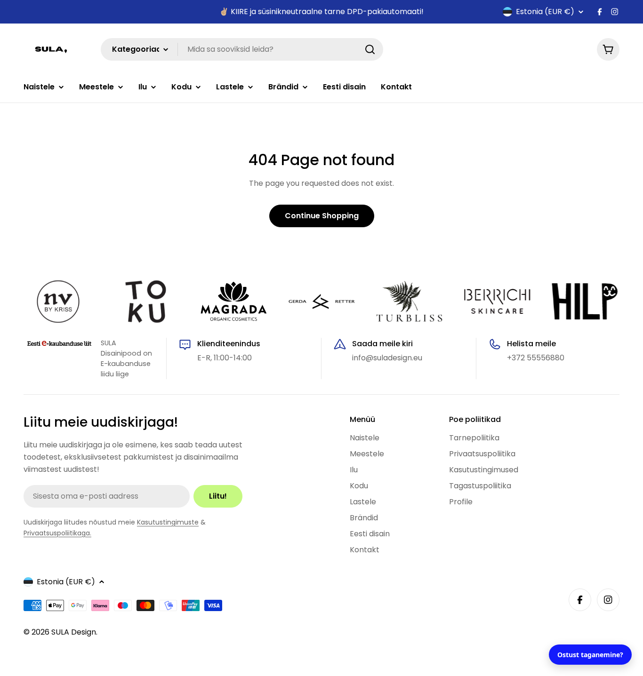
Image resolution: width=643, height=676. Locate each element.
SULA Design (73, 632)
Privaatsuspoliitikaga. (57, 533)
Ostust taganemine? (590, 654)
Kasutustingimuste (168, 522)
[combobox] (242, 49)
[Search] (370, 49)
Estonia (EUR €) (545, 11)
